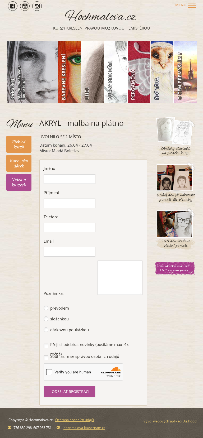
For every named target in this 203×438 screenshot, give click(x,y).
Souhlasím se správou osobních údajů (84, 356)
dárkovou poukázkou (69, 329)
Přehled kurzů (19, 144)
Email (49, 241)
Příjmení (51, 192)
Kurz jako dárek (19, 163)
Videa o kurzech (19, 182)
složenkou (59, 318)
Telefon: (51, 216)
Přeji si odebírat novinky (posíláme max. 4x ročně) (89, 349)
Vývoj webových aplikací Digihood (170, 421)
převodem (59, 308)
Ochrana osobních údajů (74, 419)
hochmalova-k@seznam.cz (84, 427)
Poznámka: (54, 293)
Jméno (49, 168)
